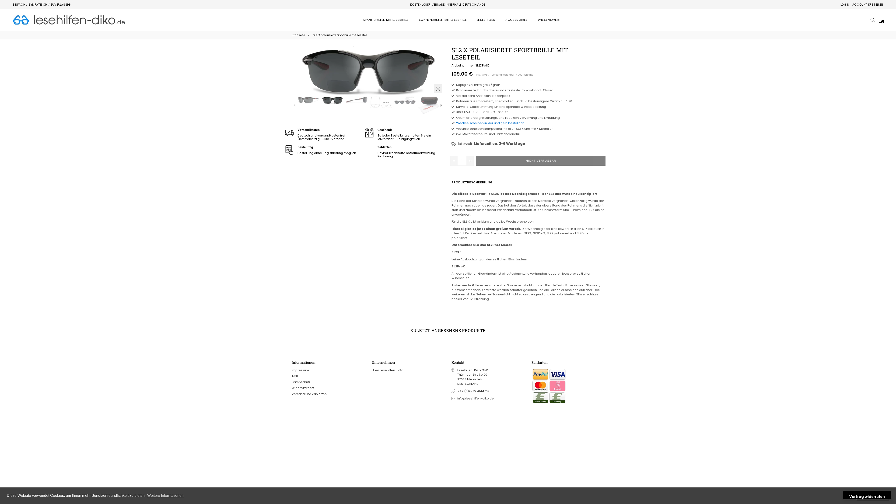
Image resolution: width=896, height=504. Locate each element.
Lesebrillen (486, 20)
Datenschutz (301, 382)
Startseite (298, 35)
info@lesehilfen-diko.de (475, 398)
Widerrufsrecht (303, 388)
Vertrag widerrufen (867, 496)
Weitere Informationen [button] (165, 495)
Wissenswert (549, 20)
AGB (295, 376)
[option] (309, 100)
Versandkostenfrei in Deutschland (512, 75)
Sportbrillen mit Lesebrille (386, 20)
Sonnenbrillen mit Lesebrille (443, 20)
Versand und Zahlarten (309, 394)
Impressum (300, 370)
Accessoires (516, 20)
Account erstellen (867, 5)
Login (844, 5)
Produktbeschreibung (472, 182)
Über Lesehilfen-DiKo (387, 370)
